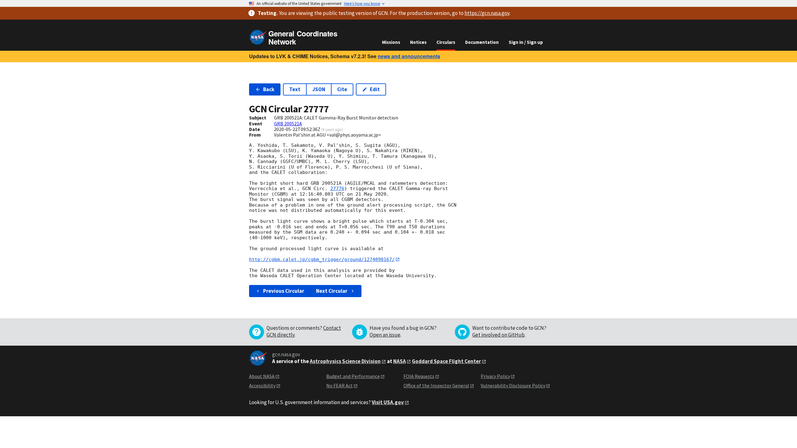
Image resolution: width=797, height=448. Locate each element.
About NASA (262, 376)
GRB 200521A (288, 123)
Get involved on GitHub (498, 334)
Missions (391, 42)
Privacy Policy (495, 376)
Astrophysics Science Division (345, 361)
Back (268, 89)
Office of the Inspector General (436, 385)
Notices (418, 42)
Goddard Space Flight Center (446, 361)
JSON (318, 89)
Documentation (482, 42)
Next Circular (331, 290)
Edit (375, 89)
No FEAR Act (339, 385)
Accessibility (262, 385)
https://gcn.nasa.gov (487, 13)
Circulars (445, 42)
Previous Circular (283, 290)
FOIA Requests (418, 376)
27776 (337, 188)
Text (294, 89)
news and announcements (409, 56)
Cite (342, 89)
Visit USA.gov (388, 402)
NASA (399, 361)
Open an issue (385, 334)
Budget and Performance (353, 376)
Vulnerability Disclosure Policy (513, 385)
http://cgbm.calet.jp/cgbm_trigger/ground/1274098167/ (322, 259)
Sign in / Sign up (526, 42)
